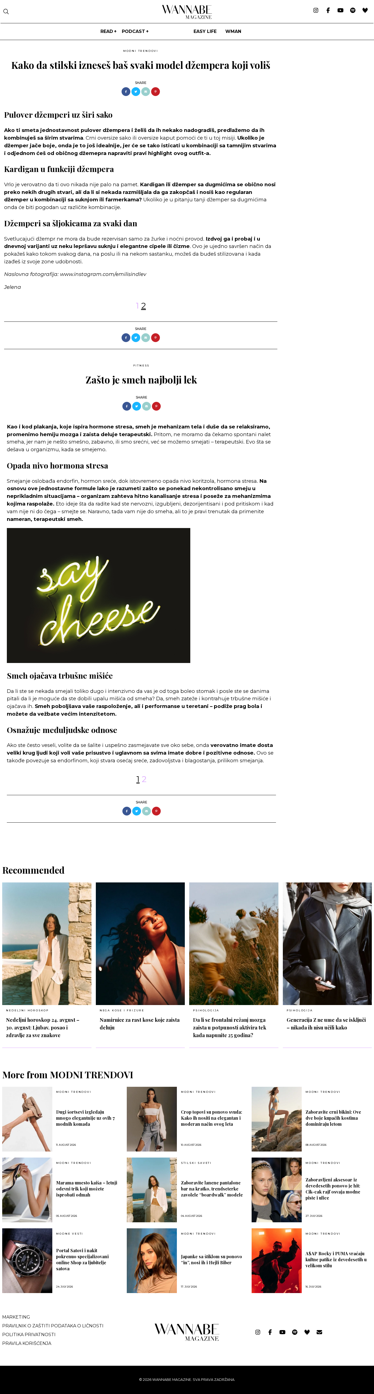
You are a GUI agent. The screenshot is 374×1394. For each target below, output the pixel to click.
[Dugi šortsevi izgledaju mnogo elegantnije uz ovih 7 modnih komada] (27, 1119)
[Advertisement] (323, 85)
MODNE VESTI (69, 1233)
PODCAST (133, 31)
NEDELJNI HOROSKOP (27, 1010)
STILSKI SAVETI (196, 1163)
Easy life (205, 31)
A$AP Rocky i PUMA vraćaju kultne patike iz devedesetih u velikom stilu (336, 1259)
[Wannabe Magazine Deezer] (365, 11)
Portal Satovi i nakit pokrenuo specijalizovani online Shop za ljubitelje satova (82, 1259)
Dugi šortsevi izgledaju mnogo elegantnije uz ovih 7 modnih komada (85, 1118)
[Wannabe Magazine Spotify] (352, 11)
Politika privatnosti (29, 1334)
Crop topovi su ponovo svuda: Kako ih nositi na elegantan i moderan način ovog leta (211, 1118)
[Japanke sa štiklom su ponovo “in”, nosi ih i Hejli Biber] (152, 1260)
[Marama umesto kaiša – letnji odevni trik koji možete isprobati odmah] (27, 1190)
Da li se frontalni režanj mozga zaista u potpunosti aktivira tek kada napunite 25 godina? (229, 1027)
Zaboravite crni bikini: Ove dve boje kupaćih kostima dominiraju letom (333, 1118)
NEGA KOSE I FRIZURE (122, 1010)
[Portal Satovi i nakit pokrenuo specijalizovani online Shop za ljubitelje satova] (27, 1260)
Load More (187, 837)
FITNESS (141, 365)
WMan (233, 31)
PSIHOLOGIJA (206, 1010)
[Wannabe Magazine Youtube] (340, 11)
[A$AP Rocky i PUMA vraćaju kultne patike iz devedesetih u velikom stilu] (277, 1260)
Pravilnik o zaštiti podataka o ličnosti (52, 1325)
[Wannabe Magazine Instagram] (315, 11)
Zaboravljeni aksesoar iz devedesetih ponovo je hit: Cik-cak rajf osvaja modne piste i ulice (333, 1189)
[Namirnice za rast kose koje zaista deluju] (140, 943)
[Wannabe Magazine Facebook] (328, 11)
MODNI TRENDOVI (140, 50)
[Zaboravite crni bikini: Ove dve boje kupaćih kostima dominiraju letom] (277, 1119)
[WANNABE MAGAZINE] (187, 1339)
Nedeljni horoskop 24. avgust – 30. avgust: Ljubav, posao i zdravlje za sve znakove (42, 1027)
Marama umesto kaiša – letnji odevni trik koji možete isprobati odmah (86, 1189)
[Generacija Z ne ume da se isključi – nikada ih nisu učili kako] (327, 943)
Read (106, 31)
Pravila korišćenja (26, 1343)
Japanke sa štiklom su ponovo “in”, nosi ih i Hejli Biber (211, 1259)
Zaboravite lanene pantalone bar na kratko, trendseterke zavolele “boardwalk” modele (212, 1189)
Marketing (16, 1317)
